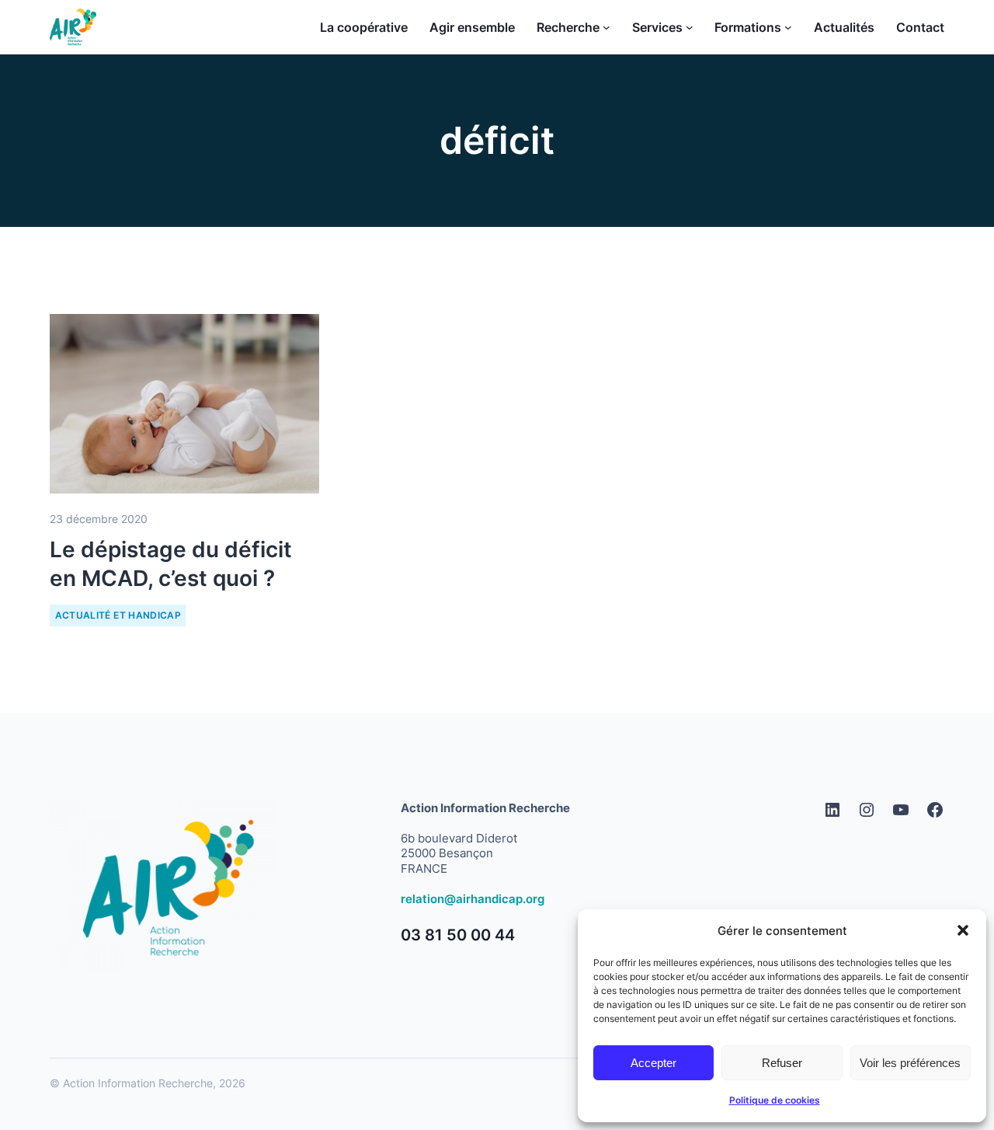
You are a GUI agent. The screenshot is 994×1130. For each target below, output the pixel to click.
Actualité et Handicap (118, 615)
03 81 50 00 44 (458, 935)
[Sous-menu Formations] (788, 27)
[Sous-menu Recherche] (606, 27)
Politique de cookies (774, 1100)
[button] (963, 930)
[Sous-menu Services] (689, 27)
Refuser (782, 1062)
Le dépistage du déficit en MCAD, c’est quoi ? (171, 563)
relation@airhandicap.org (472, 898)
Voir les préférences (910, 1062)
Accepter (653, 1062)
